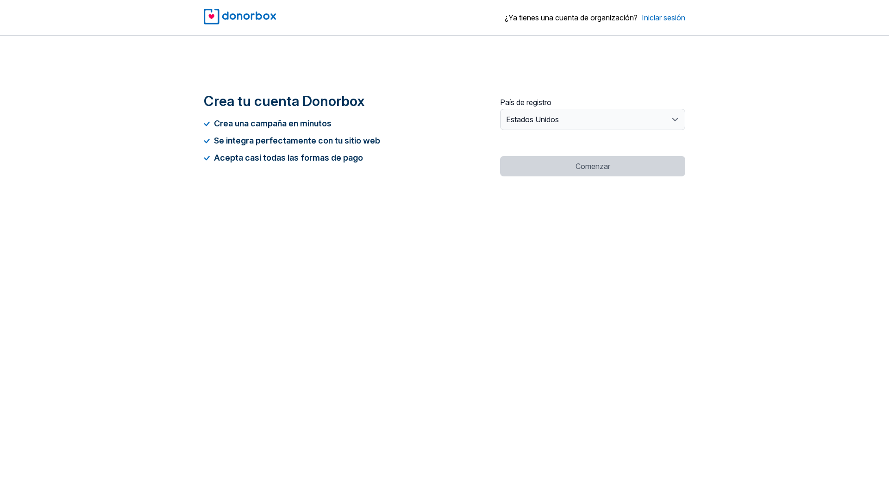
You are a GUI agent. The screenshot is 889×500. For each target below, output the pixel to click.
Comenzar (593, 166)
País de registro (525, 102)
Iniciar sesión (663, 17)
